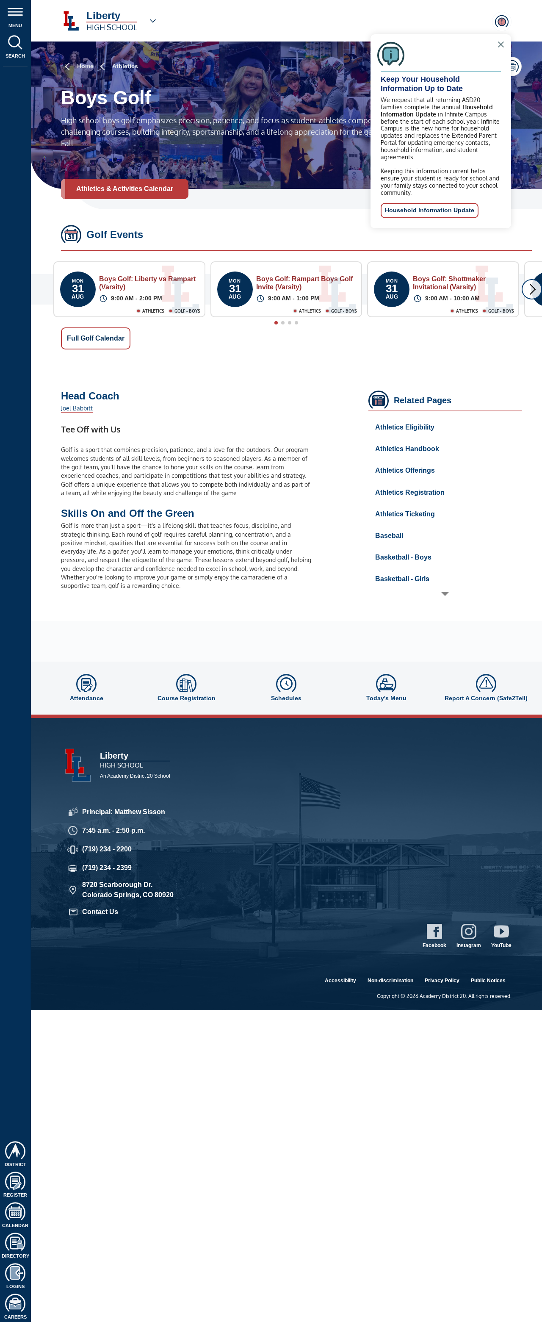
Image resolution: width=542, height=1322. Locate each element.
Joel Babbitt (77, 408)
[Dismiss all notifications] (501, 21)
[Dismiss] (501, 44)
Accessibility (340, 981)
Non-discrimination (390, 981)
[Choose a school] (153, 21)
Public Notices (488, 981)
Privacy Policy (442, 981)
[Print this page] (512, 66)
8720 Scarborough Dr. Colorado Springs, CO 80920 (128, 889)
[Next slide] (532, 289)
